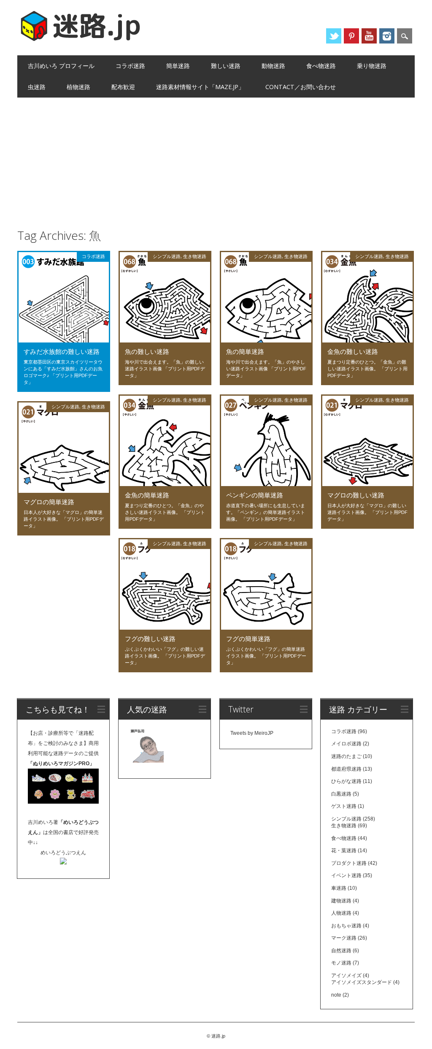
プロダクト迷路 (349, 863)
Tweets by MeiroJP (251, 733)
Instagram (386, 35)
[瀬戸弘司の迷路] (146, 747)
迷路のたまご (346, 756)
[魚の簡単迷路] (266, 340)
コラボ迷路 (130, 66)
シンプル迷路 (167, 256)
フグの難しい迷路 (150, 638)
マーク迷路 (343, 938)
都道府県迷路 (346, 769)
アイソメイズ (346, 975)
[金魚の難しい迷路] (367, 340)
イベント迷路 (346, 875)
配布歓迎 (123, 87)
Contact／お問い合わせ (300, 87)
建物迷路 (341, 901)
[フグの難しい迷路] (165, 627)
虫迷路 (37, 87)
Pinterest (351, 35)
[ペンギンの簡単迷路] (266, 484)
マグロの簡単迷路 (49, 501)
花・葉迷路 (343, 850)
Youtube (369, 35)
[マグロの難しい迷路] (367, 484)
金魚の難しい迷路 (352, 351)
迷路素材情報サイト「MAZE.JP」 (200, 87)
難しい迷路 (225, 66)
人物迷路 (341, 913)
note (336, 995)
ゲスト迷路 (343, 806)
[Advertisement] (216, 161)
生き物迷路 (194, 256)
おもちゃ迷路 (346, 926)
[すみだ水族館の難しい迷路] (64, 340)
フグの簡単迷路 (248, 638)
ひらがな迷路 (346, 781)
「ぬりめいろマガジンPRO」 (61, 763)
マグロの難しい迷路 (355, 495)
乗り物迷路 (371, 66)
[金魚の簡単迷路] (165, 484)
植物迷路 (78, 87)
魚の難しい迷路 (147, 351)
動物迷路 (273, 66)
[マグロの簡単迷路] (64, 490)
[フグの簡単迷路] (266, 627)
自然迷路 (341, 951)
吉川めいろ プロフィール (61, 66)
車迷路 (338, 888)
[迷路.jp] (80, 39)
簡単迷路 (178, 66)
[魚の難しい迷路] (165, 340)
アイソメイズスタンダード (361, 982)
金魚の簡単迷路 (147, 495)
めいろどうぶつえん (63, 853)
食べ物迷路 (321, 66)
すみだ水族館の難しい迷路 (62, 351)
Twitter (333, 35)
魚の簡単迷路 (245, 351)
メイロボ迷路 (346, 744)
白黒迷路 (341, 794)
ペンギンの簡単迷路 (254, 495)
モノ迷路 (341, 963)
